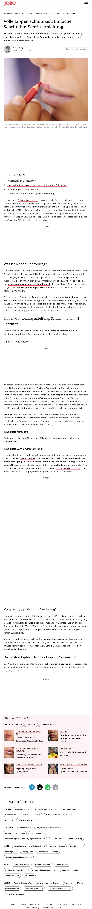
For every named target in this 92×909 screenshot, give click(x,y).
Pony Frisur (40, 828)
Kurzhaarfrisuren (24, 828)
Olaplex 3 (9, 820)
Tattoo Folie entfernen (71, 809)
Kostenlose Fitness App (33, 888)
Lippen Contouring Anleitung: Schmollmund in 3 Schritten (37, 185)
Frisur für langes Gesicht (15, 833)
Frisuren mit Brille (37, 833)
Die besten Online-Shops (48, 852)
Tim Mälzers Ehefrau (22, 864)
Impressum (61, 904)
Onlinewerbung (32, 907)
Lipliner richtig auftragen (29, 765)
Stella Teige (18, 47)
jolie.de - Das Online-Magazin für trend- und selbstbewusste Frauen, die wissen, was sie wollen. (10, 3)
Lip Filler (58, 277)
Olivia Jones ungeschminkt (16, 870)
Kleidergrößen (11, 852)
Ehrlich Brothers (62, 864)
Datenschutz (36, 904)
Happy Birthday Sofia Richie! (73, 765)
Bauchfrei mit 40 (77, 846)
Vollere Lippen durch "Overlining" (24, 189)
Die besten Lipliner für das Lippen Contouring (30, 193)
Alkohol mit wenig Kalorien (48, 883)
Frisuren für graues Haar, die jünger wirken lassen (25, 839)
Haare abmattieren (22, 809)
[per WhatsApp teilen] (47, 788)
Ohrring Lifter (27, 852)
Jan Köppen (29, 876)
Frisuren (8, 828)
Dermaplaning (45, 424)
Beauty (7, 809)
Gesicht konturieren (28, 200)
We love (63, 731)
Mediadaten (76, 904)
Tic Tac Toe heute (12, 876)
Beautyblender (27, 458)
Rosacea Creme (11, 815)
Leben (7, 883)
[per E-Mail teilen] (55, 788)
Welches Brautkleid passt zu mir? (18, 857)
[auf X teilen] (39, 788)
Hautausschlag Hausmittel (46, 809)
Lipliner (9, 725)
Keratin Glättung (75, 839)
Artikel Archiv (49, 907)
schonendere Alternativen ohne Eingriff (29, 284)
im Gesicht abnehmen (31, 815)
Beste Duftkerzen (12, 888)
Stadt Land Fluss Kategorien (60, 888)
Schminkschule (47, 725)
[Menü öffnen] (86, 3)
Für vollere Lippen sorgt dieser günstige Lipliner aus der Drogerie (74, 738)
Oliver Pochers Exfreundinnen (44, 870)
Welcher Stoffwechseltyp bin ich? (59, 815)
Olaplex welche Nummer (28, 820)
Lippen (19, 725)
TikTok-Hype (65, 748)
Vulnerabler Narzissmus (14, 894)
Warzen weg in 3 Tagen (73, 883)
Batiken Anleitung (57, 846)
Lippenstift (31, 725)
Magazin (22, 904)
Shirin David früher (42, 864)
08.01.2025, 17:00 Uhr (22, 50)
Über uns (63, 907)
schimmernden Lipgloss (68, 468)
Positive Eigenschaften (23, 883)
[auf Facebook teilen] (31, 788)
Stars (7, 864)
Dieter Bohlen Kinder (69, 870)
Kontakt (49, 904)
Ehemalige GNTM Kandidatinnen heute (29, 846)
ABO (13, 904)
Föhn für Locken (57, 839)
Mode (6, 846)
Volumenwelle (56, 828)
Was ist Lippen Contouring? (21, 181)
